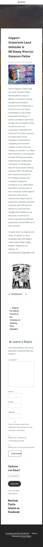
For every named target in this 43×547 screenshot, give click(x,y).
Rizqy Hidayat (26, 536)
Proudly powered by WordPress (17, 533)
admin (30, 62)
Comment (13, 360)
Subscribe (14, 484)
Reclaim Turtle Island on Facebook (14, 506)
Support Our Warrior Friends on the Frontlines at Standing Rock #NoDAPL (15, 318)
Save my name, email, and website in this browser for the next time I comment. (20, 427)
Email (11, 402)
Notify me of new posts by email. (21, 447)
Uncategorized (16, 294)
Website (11, 412)
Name (11, 391)
